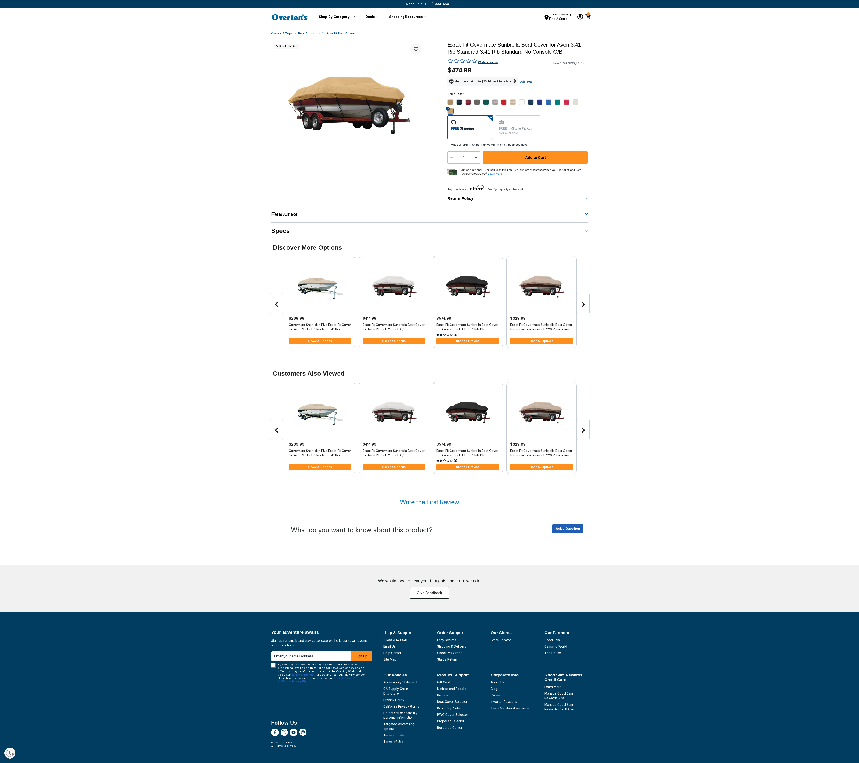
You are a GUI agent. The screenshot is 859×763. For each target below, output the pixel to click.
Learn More (552, 687)
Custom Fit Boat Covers (339, 33)
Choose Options (320, 341)
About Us (497, 682)
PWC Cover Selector (452, 714)
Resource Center (449, 727)
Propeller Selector (450, 721)
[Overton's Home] (290, 17)
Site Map (389, 659)
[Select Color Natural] (523, 102)
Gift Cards (444, 682)
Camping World (555, 646)
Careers (497, 695)
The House (552, 653)
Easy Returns (446, 640)
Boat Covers (307, 33)
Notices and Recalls (451, 689)
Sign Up (361, 656)
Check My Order (449, 653)
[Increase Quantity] (477, 157)
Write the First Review (429, 502)
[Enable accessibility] (9, 753)
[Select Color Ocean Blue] (541, 102)
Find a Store (558, 19)
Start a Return (447, 659)
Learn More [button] (495, 173)
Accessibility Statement (400, 682)
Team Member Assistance (510, 708)
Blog (494, 689)
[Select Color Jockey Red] (505, 102)
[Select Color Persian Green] (559, 102)
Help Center (392, 653)
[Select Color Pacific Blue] (550, 102)
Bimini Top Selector (451, 708)
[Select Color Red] (568, 102)
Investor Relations (504, 701)
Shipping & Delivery (451, 646)
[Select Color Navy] (532, 102)
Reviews (443, 695)
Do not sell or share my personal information (400, 715)
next (583, 303)
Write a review (488, 62)
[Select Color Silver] (577, 102)
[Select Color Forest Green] (487, 102)
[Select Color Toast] (451, 110)
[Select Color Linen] (514, 102)
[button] (336, 17)
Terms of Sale (393, 735)
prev (276, 303)
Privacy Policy (393, 700)
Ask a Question (568, 528)
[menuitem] (336, 17)
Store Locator (501, 640)
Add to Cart (535, 157)
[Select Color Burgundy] (469, 102)
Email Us (389, 646)
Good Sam (552, 640)
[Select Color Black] (460, 102)
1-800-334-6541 (395, 640)
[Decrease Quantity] (450, 157)
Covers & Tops (282, 33)
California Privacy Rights (401, 706)
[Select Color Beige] (451, 102)
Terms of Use (393, 742)
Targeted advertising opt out (399, 726)
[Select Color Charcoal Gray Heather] (478, 102)
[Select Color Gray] (496, 102)
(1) (455, 334)
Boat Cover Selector (452, 701)
